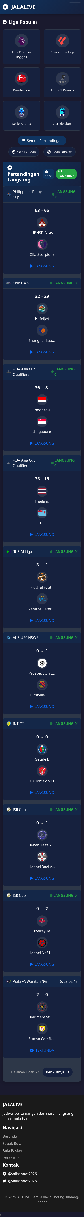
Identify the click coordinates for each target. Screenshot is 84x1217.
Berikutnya (55, 1072)
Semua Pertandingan (44, 140)
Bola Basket (62, 151)
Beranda (10, 1136)
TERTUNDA (44, 1050)
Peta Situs (11, 1157)
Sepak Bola (26, 151)
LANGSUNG (44, 266)
